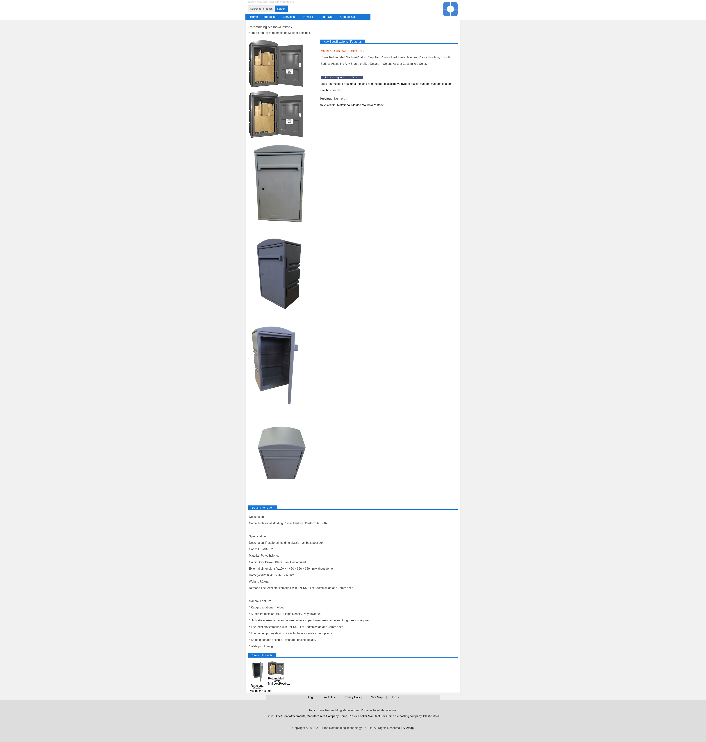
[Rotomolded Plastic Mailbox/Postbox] (276, 137)
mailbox (436, 83)
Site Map (377, 697)
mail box (325, 90)
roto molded (375, 83)
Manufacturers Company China (327, 716)
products (270, 16)
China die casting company (404, 716)
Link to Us (328, 697)
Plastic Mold (431, 716)
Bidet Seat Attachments (290, 716)
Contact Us (347, 16)
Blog (310, 697)
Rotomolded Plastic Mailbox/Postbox (276, 681)
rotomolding (335, 83)
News (308, 16)
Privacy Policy (353, 697)
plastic (388, 83)
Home (254, 16)
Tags (312, 710)
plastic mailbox (420, 83)
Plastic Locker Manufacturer (367, 716)
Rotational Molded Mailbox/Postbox (360, 105)
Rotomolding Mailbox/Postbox (290, 32)
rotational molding (355, 83)
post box (337, 90)
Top (394, 697)
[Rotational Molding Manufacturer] (450, 15)
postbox (447, 83)
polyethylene (401, 83)
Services (290, 16)
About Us (327, 16)
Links (269, 716)
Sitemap (408, 727)
